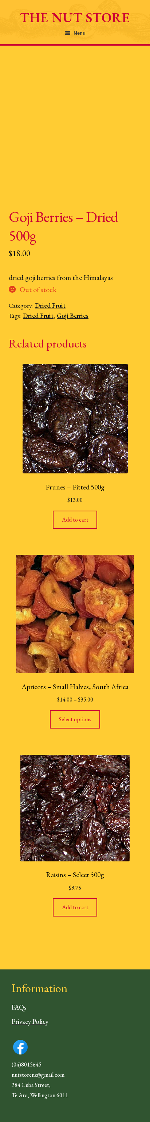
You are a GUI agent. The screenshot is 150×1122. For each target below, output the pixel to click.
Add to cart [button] (75, 519)
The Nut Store (75, 17)
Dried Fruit (50, 305)
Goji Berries (72, 315)
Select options (75, 719)
